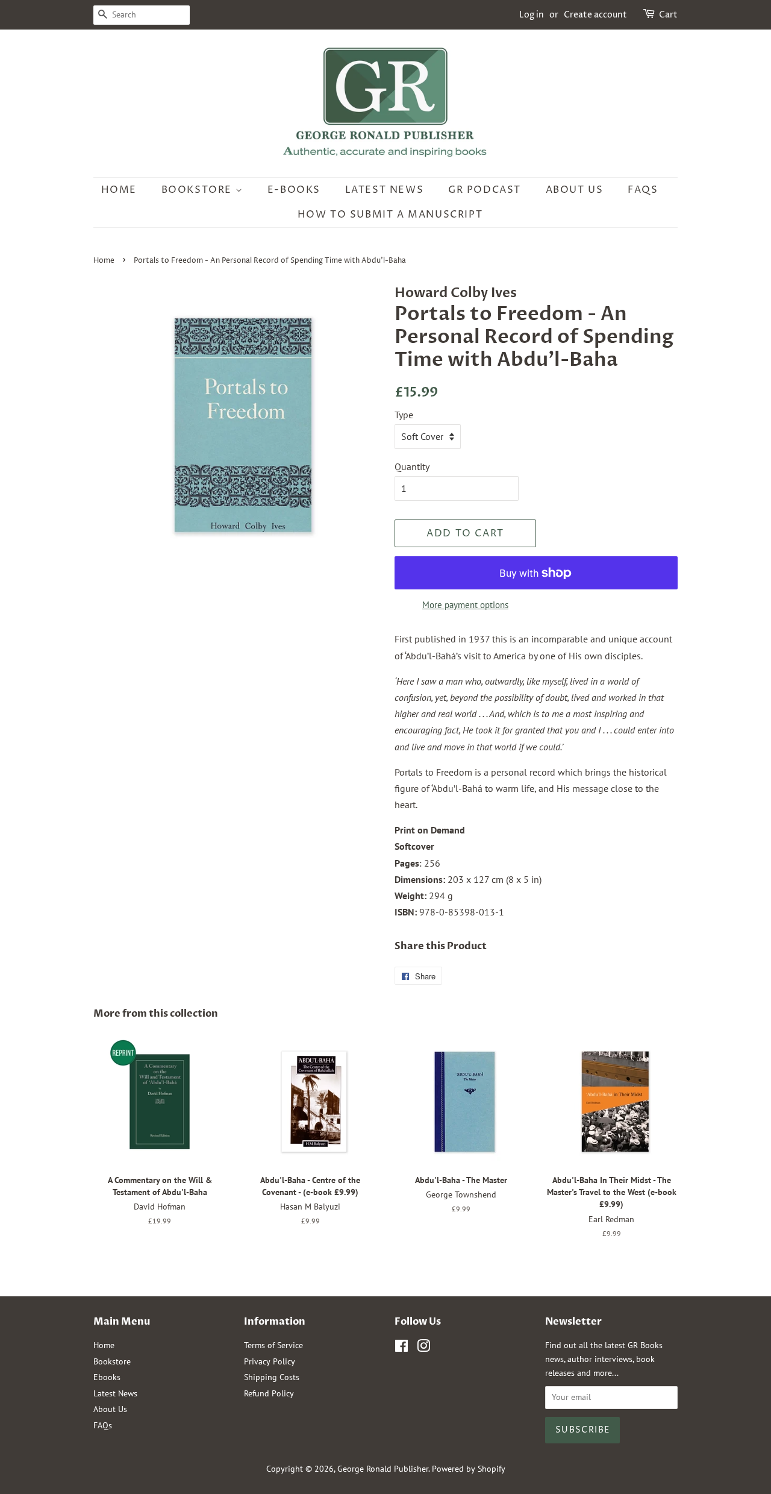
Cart (668, 14)
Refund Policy (269, 1393)
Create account (595, 14)
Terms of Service (273, 1345)
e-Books (293, 189)
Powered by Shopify (468, 1468)
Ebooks (106, 1377)
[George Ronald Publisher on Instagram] (423, 1348)
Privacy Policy (269, 1361)
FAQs (643, 189)
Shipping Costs (271, 1377)
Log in (531, 14)
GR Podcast (484, 189)
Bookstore (198, 189)
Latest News (384, 189)
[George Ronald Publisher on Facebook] (401, 1348)
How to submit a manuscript (390, 214)
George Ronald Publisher (382, 1468)
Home (119, 189)
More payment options (465, 604)
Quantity (412, 466)
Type (404, 415)
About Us (575, 189)
